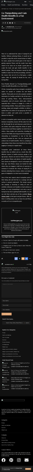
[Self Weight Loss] (9, 2)
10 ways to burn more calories (11, 250)
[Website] (27, 265)
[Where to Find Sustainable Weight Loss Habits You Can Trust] (6, 387)
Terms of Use (7, 469)
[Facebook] (29, 265)
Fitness (3, 332)
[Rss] (30, 265)
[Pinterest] (11, 460)
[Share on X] (8, 23)
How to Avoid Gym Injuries (10, 243)
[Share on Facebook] (5, 23)
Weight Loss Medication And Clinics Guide (11, 356)
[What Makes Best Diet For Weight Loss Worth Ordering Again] (6, 380)
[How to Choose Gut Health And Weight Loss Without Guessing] (6, 372)
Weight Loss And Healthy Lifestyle (9, 349)
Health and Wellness (6, 335)
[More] (15, 23)
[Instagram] (19, 460)
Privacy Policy (19, 468)
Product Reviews (6, 342)
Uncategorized (5, 344)
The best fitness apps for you (11, 252)
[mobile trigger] (3, 2)
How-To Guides (5, 337)
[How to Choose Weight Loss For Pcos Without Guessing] (6, 365)
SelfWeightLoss (10, 26)
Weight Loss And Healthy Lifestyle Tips (10, 351)
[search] (22, 1)
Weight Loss (5, 346)
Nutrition (4, 339)
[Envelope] (27, 460)
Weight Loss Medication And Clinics (10, 354)
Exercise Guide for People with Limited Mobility (15, 240)
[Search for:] (14, 323)
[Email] (10, 23)
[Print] (12, 23)
